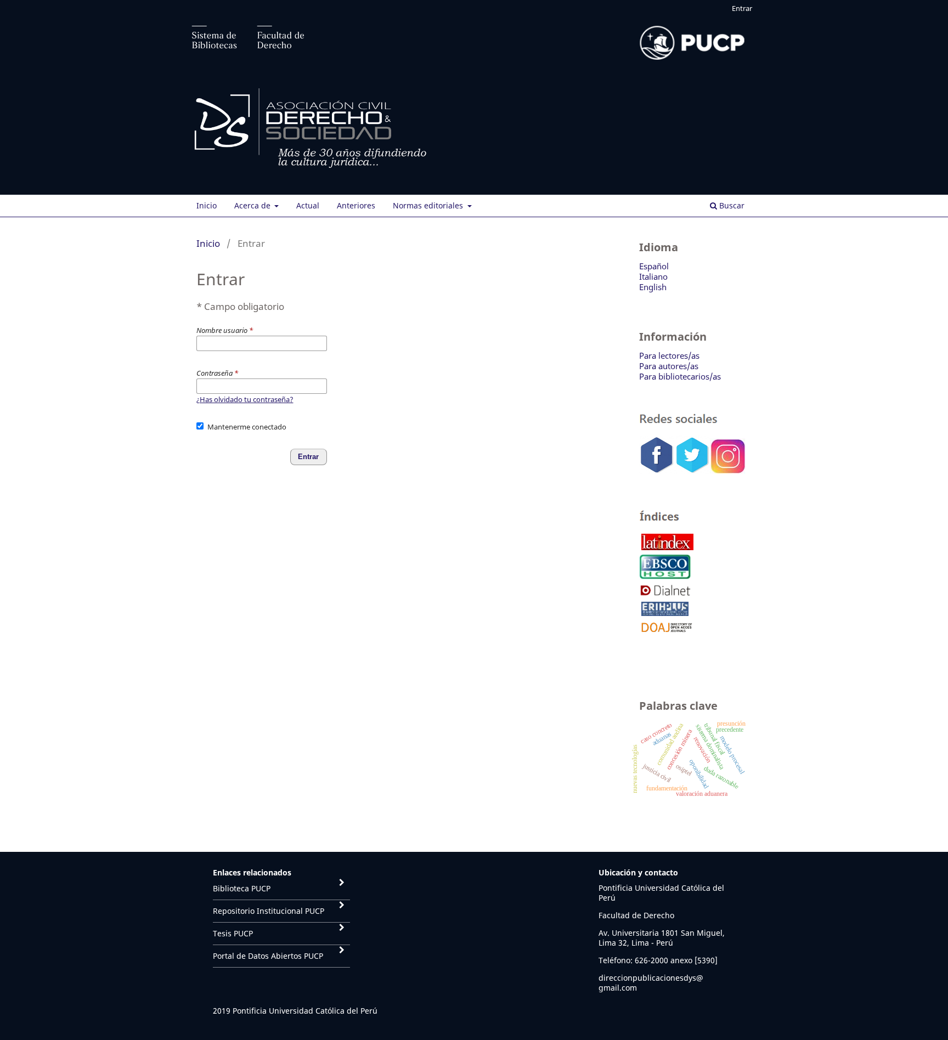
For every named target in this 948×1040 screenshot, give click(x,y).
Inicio (206, 205)
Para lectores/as (669, 355)
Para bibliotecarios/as (680, 376)
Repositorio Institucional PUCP (268, 911)
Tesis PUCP (233, 933)
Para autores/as (668, 365)
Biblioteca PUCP (241, 888)
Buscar (730, 205)
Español (654, 266)
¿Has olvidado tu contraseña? (245, 399)
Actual (307, 205)
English (653, 286)
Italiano (653, 276)
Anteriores (356, 205)
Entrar (742, 8)
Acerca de (253, 205)
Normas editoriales (429, 205)
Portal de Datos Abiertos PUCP (268, 956)
